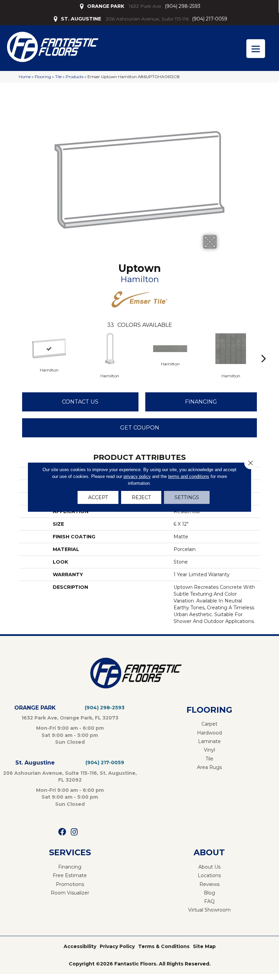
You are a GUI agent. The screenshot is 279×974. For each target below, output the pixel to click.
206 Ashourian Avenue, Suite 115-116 (147, 19)
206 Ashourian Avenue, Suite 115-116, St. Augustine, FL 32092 (70, 776)
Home (25, 76)
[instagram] (74, 832)
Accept (98, 497)
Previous (15, 348)
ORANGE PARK (105, 6)
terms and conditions (188, 476)
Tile (58, 76)
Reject (141, 497)
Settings (187, 497)
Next (264, 348)
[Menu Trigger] (255, 48)
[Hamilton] (49, 348)
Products (74, 76)
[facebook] (62, 832)
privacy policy (137, 476)
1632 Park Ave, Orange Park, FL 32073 (69, 718)
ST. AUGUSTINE (81, 19)
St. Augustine (35, 762)
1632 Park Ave (145, 6)
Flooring (43, 76)
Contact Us (80, 401)
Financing (201, 401)
